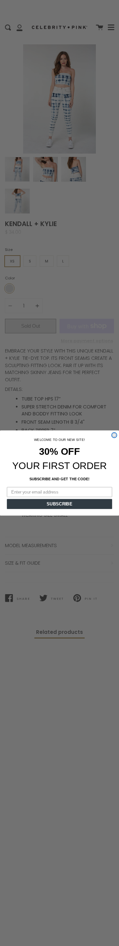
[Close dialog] (114, 435)
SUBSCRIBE (59, 503)
